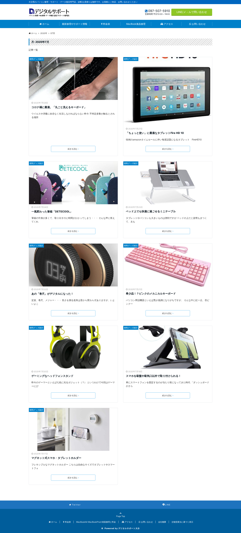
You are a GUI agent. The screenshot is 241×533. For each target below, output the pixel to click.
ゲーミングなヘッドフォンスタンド (52, 375)
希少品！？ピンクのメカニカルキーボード (151, 293)
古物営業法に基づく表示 (182, 522)
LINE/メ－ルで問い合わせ (192, 12)
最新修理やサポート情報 (74, 23)
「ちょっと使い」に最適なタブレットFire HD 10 (155, 133)
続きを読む (73, 149)
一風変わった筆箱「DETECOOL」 (51, 211)
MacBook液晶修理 (135, 23)
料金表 (106, 23)
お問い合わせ (199, 23)
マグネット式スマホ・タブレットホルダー (56, 458)
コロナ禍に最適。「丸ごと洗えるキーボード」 (59, 107)
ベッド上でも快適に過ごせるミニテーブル (151, 211)
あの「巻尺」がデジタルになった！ (52, 293)
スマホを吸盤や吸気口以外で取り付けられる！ (153, 375)
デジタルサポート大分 (129, 528)
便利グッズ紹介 (36, 59)
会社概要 (162, 522)
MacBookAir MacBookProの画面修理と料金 (96, 522)
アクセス (168, 23)
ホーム (45, 23)
